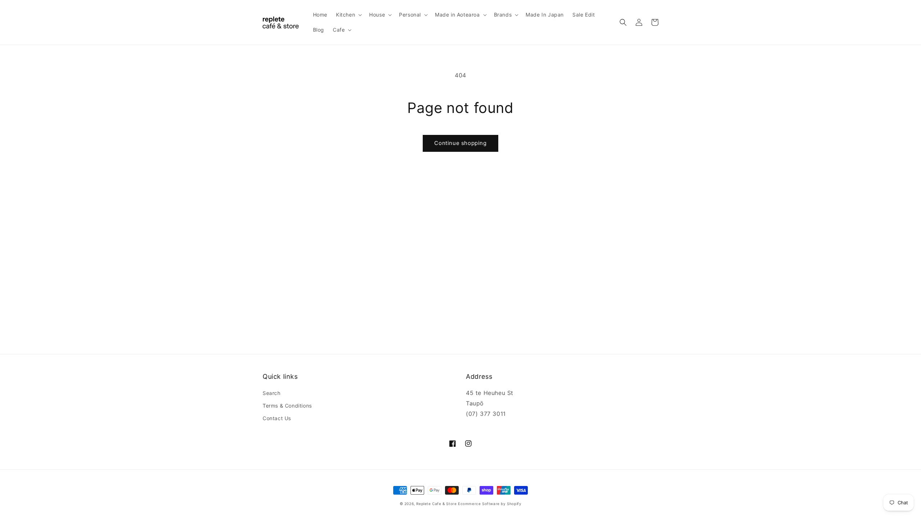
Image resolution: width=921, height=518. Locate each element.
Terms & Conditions (287, 406)
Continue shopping (460, 143)
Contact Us (277, 418)
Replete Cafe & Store (436, 503)
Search (272, 393)
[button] (348, 14)
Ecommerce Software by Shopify (489, 503)
